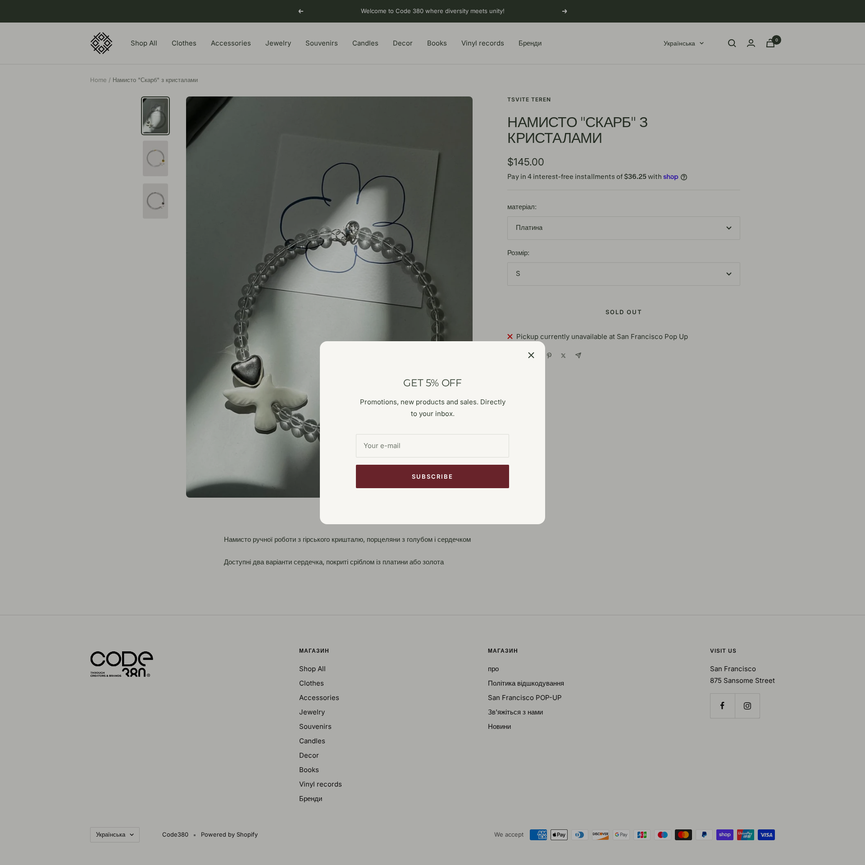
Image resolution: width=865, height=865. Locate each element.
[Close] (531, 355)
